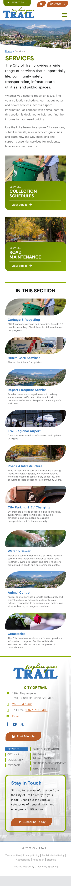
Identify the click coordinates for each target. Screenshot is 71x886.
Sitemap (51, 859)
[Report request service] (35, 388)
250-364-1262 (22, 704)
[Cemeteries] (35, 632)
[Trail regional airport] (35, 426)
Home (8, 51)
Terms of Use (13, 855)
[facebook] (7, 724)
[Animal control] (35, 590)
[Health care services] (35, 351)
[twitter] (22, 724)
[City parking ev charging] (35, 505)
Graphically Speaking (46, 866)
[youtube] (15, 724)
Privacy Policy (31, 855)
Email (15, 716)
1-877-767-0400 (36, 710)
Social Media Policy (53, 855)
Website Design (22, 866)
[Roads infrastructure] (35, 464)
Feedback (38, 859)
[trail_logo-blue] (18, 8)
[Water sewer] (35, 549)
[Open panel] (41, 4)
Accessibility (23, 859)
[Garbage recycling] (35, 316)
